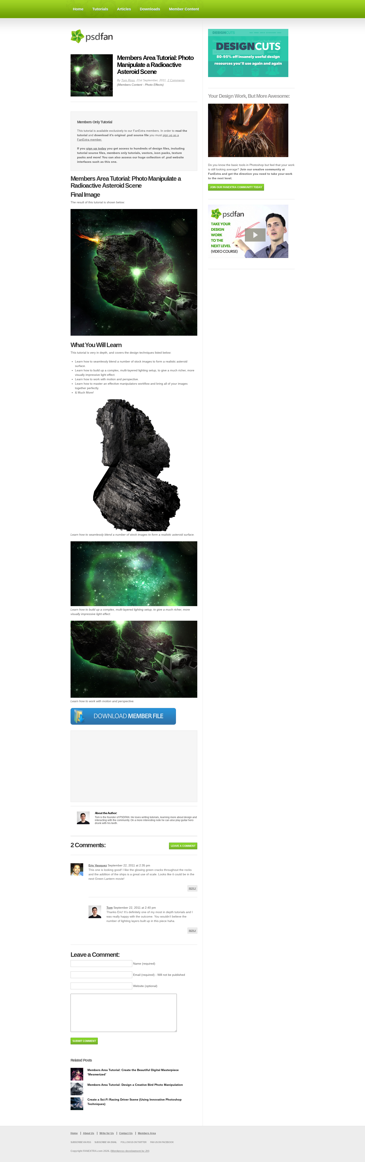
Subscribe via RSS (81, 1142)
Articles (124, 9)
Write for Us (106, 1133)
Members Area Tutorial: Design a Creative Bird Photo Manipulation (135, 1084)
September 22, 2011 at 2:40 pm (134, 907)
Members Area (147, 1133)
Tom (109, 907)
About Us (88, 1133)
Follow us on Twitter (134, 1142)
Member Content (184, 9)
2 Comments (176, 80)
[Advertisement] (112, 768)
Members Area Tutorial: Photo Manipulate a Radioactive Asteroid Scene (155, 64)
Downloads (150, 9)
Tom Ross (128, 80)
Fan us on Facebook (162, 1142)
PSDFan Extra (99, 36)
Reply (192, 888)
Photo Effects (154, 84)
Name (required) (144, 963)
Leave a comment (183, 845)
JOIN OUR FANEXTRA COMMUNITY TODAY (236, 187)
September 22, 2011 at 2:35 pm (129, 865)
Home (78, 9)
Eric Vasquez (98, 865)
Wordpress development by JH (129, 1151)
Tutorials (100, 9)
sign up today (96, 148)
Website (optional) (145, 986)
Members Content (130, 84)
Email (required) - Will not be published (159, 974)
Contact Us (126, 1133)
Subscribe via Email (105, 1142)
